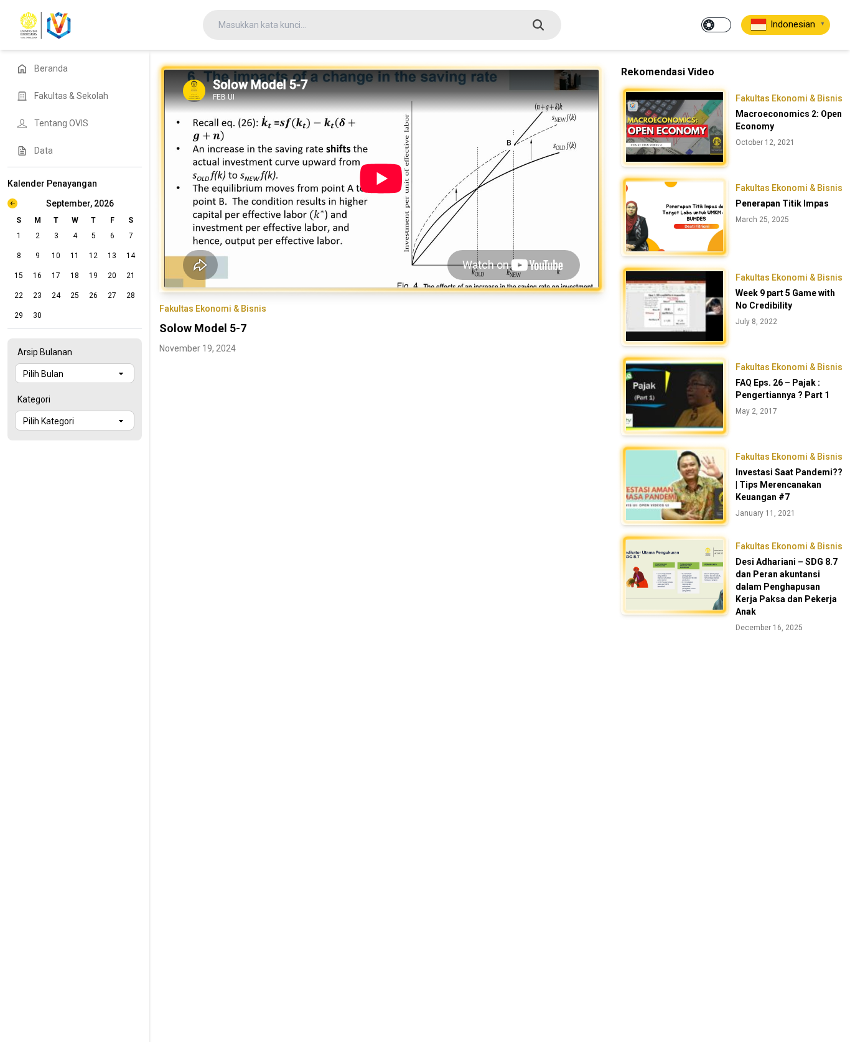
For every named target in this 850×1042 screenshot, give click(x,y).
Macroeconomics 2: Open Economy (789, 120)
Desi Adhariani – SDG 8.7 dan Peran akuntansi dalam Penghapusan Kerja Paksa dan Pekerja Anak (787, 586)
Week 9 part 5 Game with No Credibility (785, 299)
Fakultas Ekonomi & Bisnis (212, 309)
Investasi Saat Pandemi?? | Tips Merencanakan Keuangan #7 (789, 484)
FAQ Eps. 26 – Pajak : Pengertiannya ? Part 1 (782, 389)
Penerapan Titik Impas (782, 203)
